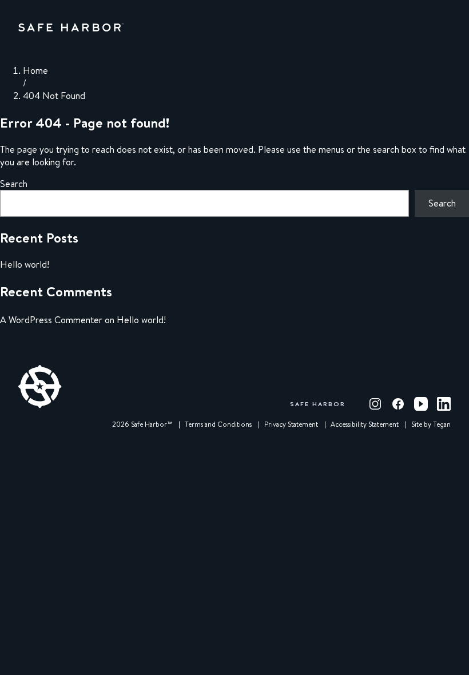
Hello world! (24, 264)
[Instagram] (375, 404)
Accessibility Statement (365, 424)
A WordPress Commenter (51, 319)
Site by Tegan (431, 424)
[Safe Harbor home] (71, 27)
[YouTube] (421, 404)
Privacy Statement (291, 424)
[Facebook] (398, 404)
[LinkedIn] (444, 404)
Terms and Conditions (218, 424)
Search (13, 183)
